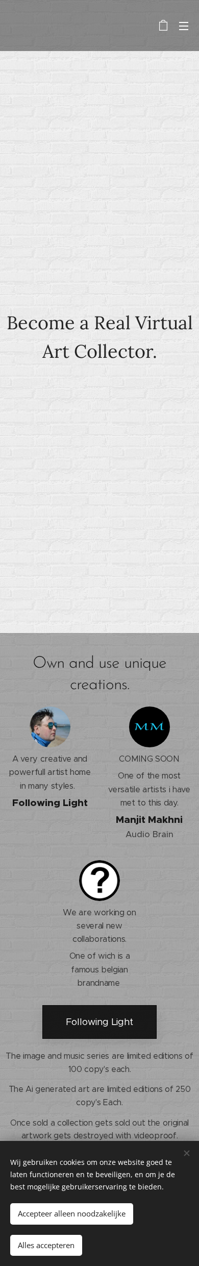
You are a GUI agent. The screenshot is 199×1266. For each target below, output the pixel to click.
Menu (183, 25)
